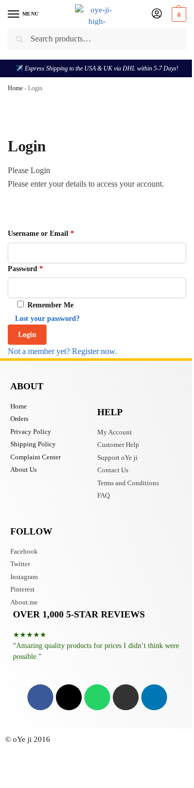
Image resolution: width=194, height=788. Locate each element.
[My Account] (157, 14)
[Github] (126, 697)
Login (27, 335)
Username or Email (41, 233)
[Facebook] (40, 697)
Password (25, 269)
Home (15, 88)
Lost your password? (47, 318)
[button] (177, 14)
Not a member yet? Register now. (62, 351)
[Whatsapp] (97, 697)
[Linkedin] (154, 697)
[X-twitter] (69, 697)
